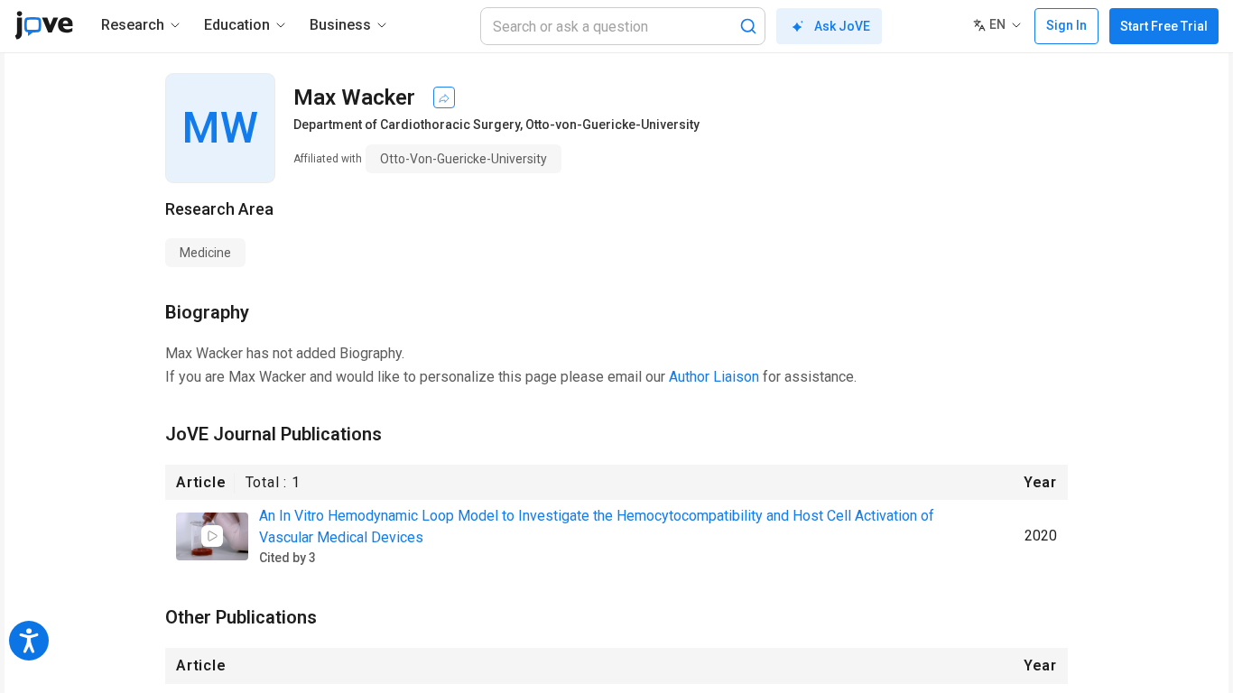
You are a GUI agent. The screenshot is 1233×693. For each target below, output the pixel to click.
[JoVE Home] (43, 25)
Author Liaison (714, 376)
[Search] (748, 26)
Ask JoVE (842, 26)
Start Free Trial (1164, 26)
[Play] (212, 536)
